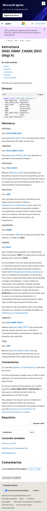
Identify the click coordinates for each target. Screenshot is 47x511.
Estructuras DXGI (9, 443)
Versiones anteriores (9, 499)
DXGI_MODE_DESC (14, 133)
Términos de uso (8, 505)
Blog (21, 499)
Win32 (10, 40)
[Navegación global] (2, 24)
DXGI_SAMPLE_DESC (15, 150)
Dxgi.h (28, 40)
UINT (8, 194)
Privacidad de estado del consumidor (27, 502)
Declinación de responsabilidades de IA (16, 496)
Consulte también (10, 78)
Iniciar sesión (40, 24)
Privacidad (5, 502)
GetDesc (16, 367)
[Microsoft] (23, 23)
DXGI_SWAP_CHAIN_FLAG (23, 350)
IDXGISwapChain (9, 453)
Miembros (7, 69)
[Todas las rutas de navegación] (4, 40)
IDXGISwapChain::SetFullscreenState (25, 272)
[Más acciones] (43, 40)
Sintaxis (6, 66)
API (16, 40)
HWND (9, 230)
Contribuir (31, 499)
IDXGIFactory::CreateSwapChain (15, 205)
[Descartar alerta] (43, 3)
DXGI (22, 40)
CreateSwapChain (29, 367)
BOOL (8, 247)
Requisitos (7, 75)
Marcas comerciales (24, 505)
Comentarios (8, 72)
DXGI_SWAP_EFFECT (14, 322)
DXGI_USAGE (11, 168)
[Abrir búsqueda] (32, 24)
